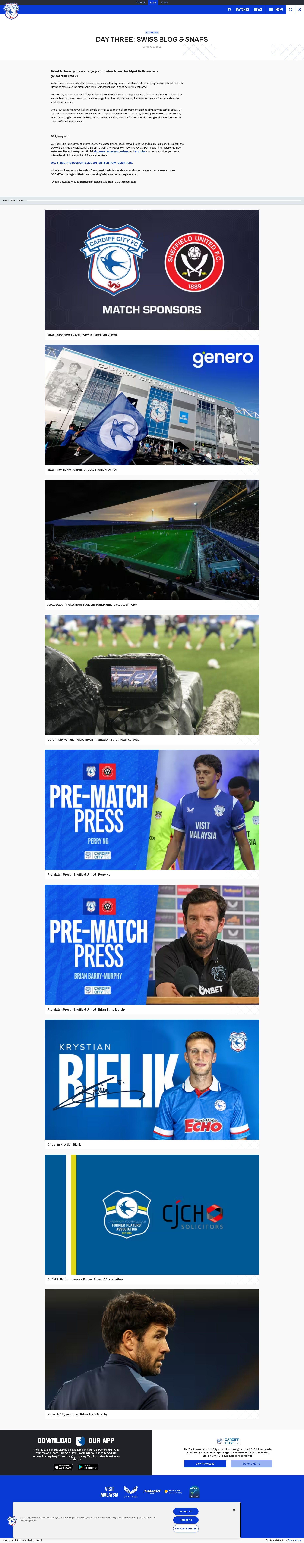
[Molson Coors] (173, 1492)
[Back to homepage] (11, 10)
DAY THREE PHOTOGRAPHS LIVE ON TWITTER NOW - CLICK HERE (92, 163)
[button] (12, 1521)
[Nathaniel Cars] (152, 1492)
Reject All (186, 1520)
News (258, 9)
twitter (124, 151)
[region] (127, 1520)
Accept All (186, 1511)
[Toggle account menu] (299, 9)
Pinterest (99, 151)
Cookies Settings (186, 1528)
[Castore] (130, 1491)
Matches (242, 9)
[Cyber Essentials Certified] (194, 1491)
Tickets (140, 2)
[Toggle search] (290, 9)
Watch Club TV (251, 1463)
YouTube (139, 151)
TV (229, 9)
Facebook (113, 151)
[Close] (234, 1509)
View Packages (205, 1463)
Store (164, 2)
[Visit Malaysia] (109, 1492)
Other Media (294, 1540)
